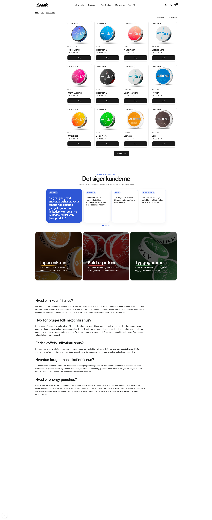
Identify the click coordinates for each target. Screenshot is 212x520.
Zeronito (155, 90)
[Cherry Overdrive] (79, 76)
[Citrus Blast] (79, 119)
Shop (42, 12)
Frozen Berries (73, 50)
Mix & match (120, 5)
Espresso (128, 136)
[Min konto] (171, 5)
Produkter (92, 5)
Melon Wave (101, 136)
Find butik (131, 5)
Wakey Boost (72, 47)
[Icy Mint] (163, 76)
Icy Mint (155, 93)
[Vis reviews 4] (108, 225)
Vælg (79, 58)
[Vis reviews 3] (106, 225)
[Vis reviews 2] (105, 225)
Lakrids (155, 136)
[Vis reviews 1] (103, 225)
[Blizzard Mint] (107, 33)
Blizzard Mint (101, 50)
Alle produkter (80, 5)
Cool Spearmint (131, 93)
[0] (175, 5)
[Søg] (166, 5)
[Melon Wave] (107, 119)
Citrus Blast (72, 136)
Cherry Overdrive (74, 93)
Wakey (98, 47)
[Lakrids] (163, 119)
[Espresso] (135, 119)
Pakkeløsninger (106, 5)
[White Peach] (135, 33)
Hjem (37, 12)
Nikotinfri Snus (50, 12)
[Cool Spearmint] (135, 76)
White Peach (129, 50)
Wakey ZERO (156, 47)
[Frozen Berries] (79, 33)
